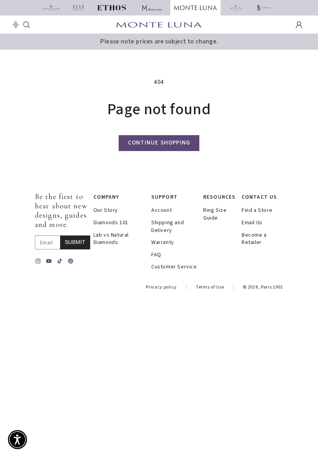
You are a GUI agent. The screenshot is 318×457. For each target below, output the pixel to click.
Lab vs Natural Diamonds (111, 239)
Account (161, 210)
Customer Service (174, 267)
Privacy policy (161, 287)
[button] (15, 24)
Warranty (162, 242)
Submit (75, 242)
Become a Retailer (254, 239)
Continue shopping (159, 143)
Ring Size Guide (214, 214)
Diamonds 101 (110, 223)
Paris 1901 (272, 287)
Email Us (252, 223)
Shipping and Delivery (167, 226)
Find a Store (257, 210)
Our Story (105, 210)
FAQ (156, 255)
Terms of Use (210, 287)
